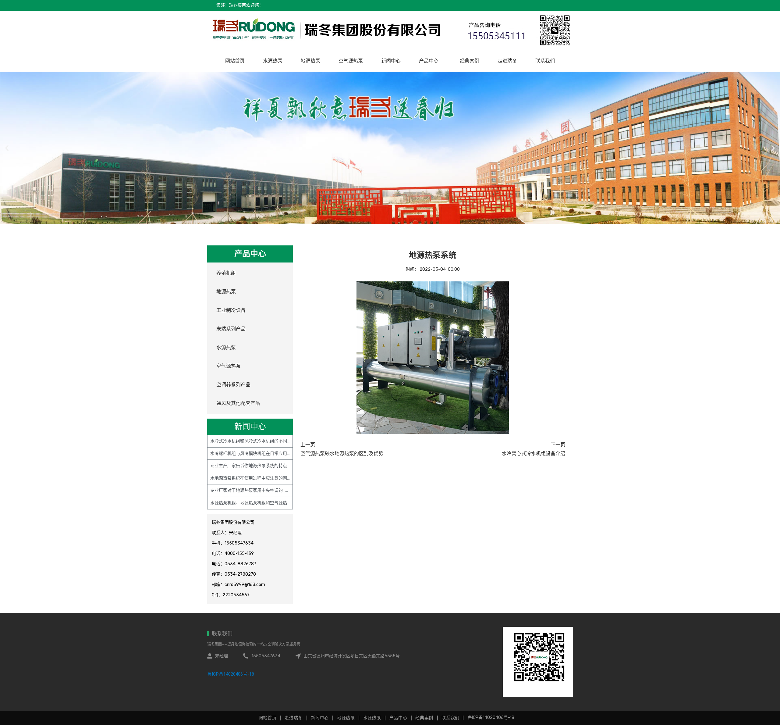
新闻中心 (391, 61)
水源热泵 (272, 61)
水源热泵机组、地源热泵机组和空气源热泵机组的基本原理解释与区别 (276, 502)
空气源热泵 (351, 61)
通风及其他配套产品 (238, 403)
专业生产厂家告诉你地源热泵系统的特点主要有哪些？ (261, 465)
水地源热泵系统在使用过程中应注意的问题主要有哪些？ (263, 478)
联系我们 (545, 61)
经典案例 (469, 61)
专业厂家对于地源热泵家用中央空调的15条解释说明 (259, 490)
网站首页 (235, 61)
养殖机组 (226, 273)
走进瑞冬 (507, 61)
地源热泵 (310, 61)
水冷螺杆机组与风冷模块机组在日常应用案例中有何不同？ (265, 453)
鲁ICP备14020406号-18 (230, 674)
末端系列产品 (231, 329)
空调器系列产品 (233, 385)
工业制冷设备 (231, 310)
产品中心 (428, 61)
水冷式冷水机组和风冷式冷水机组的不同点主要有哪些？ (263, 440)
